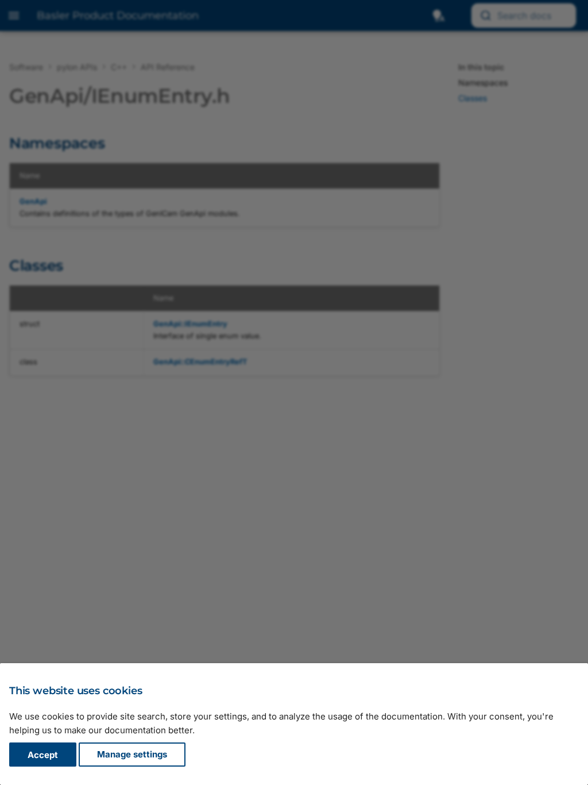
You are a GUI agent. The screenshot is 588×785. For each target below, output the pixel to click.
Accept (43, 754)
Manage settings (132, 754)
